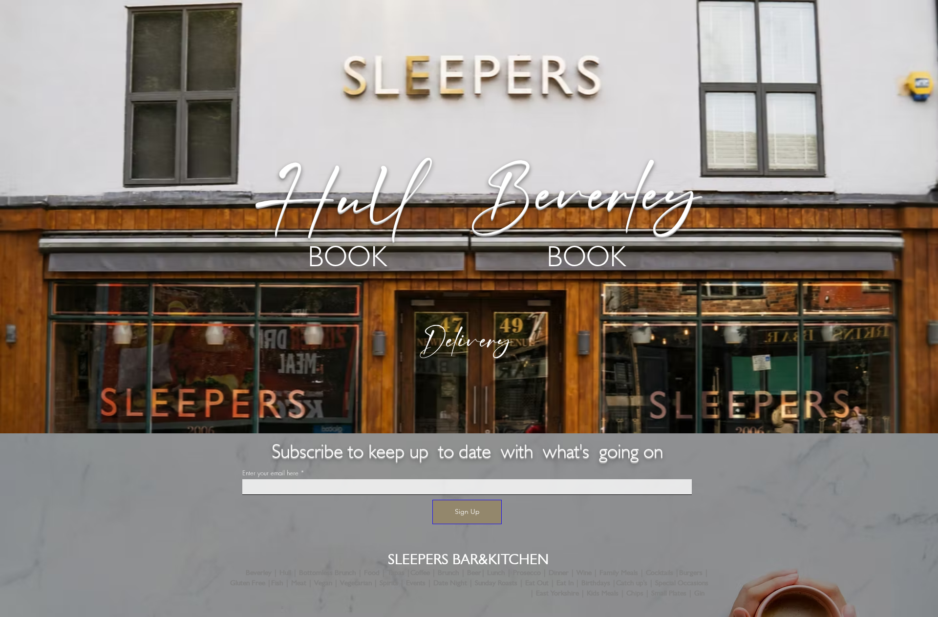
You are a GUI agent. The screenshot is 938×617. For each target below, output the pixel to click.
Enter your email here (270, 473)
